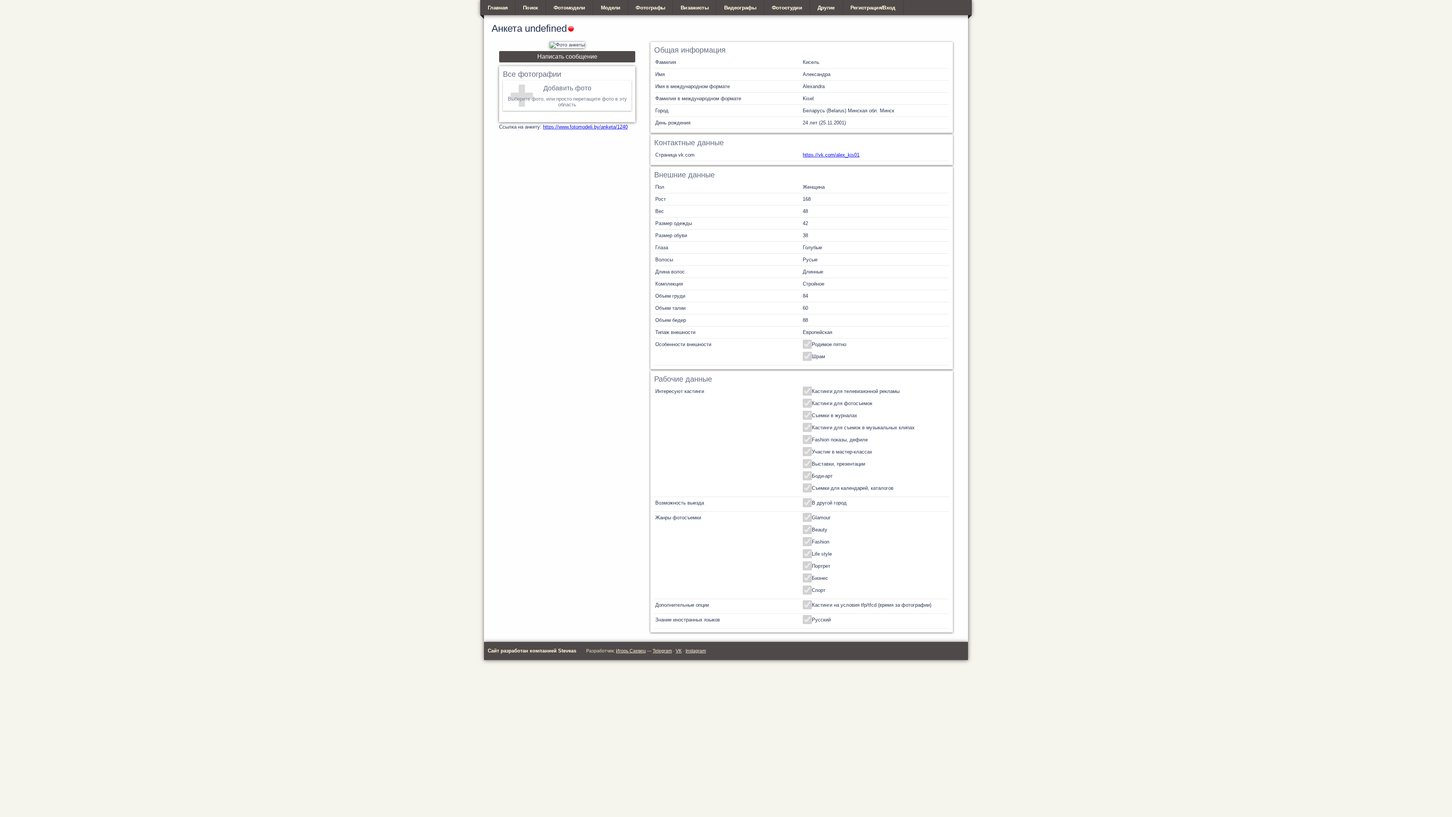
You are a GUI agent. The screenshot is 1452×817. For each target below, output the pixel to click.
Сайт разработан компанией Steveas (532, 651)
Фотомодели (569, 8)
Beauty (819, 530)
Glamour (821, 517)
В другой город (829, 503)
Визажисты (695, 8)
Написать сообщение (567, 56)
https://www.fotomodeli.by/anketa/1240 (585, 127)
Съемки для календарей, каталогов (853, 488)
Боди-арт (822, 476)
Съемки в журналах (834, 415)
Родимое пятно (829, 344)
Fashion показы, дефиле (840, 440)
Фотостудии (787, 8)
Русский (821, 620)
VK (679, 651)
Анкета (507, 28)
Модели (611, 8)
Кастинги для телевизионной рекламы (856, 391)
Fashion (820, 542)
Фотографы (650, 8)
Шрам (818, 356)
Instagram (696, 651)
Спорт (818, 590)
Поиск (530, 8)
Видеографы (740, 8)
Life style (822, 554)
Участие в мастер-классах (842, 452)
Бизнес (820, 578)
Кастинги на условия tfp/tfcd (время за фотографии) (871, 605)
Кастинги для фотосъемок (842, 403)
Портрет (821, 566)
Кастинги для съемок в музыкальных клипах (863, 427)
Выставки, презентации (838, 464)
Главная (497, 8)
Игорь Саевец (631, 651)
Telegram (662, 651)
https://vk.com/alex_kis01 (831, 155)
